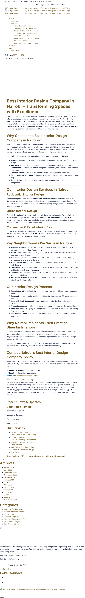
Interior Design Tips (11, 517)
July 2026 (8, 470)
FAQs (11, 48)
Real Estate (15, 452)
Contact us (7, 569)
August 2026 (9, 467)
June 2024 (8, 495)
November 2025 (10, 475)
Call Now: (39, 1)
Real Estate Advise (11, 524)
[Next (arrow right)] (3, 597)
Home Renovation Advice (14, 512)
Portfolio (12, 46)
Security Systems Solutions (21, 437)
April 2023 (8, 497)
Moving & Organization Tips (15, 519)
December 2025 (10, 472)
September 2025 (10, 477)
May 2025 (8, 485)
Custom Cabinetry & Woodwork (25, 31)
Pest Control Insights (12, 522)
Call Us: (3, 559)
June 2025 (8, 482)
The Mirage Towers (42, 5)
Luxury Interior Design (19, 432)
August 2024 (9, 490)
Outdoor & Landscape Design (24, 41)
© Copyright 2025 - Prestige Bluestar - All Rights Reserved (36, 456)
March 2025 (9, 487)
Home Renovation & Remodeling (26, 38)
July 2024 (8, 492)
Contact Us (15, 51)
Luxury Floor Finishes (21, 36)
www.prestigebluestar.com (27, 375)
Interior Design (32, 101)
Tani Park (3, 556)
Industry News (9, 514)
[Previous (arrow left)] (1, 597)
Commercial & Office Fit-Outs (25, 28)
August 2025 (9, 480)
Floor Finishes (16, 445)
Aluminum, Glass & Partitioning (25, 33)
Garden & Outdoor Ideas (13, 509)
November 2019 (10, 500)
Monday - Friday (6, 565)
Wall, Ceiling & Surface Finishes (25, 43)
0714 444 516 (48, 1)
